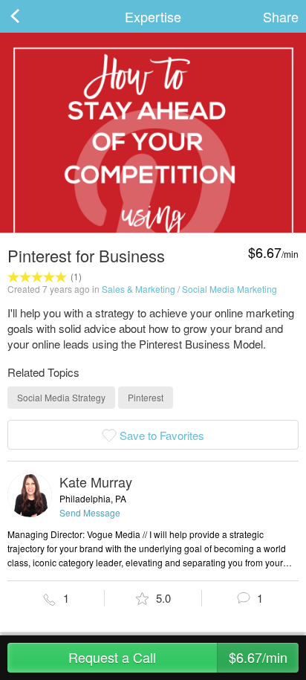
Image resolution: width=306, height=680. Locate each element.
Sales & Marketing (138, 288)
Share (281, 16)
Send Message (89, 512)
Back (29, 16)
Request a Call (177, 657)
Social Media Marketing (229, 288)
